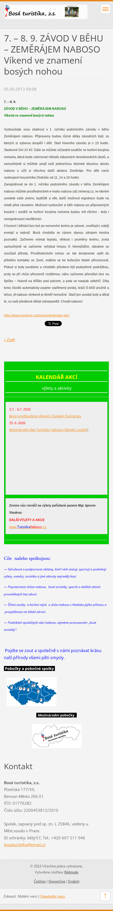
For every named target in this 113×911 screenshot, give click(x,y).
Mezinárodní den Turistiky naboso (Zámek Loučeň (48, 429)
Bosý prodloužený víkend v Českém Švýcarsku (45, 416)
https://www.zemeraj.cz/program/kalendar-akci (36, 315)
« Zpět (9, 339)
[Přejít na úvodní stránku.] (46, 14)
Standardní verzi (52, 896)
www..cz (28, 527)
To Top (105, 896)
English (73, 881)
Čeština (39, 881)
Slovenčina (56, 881)
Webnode (71, 872)
